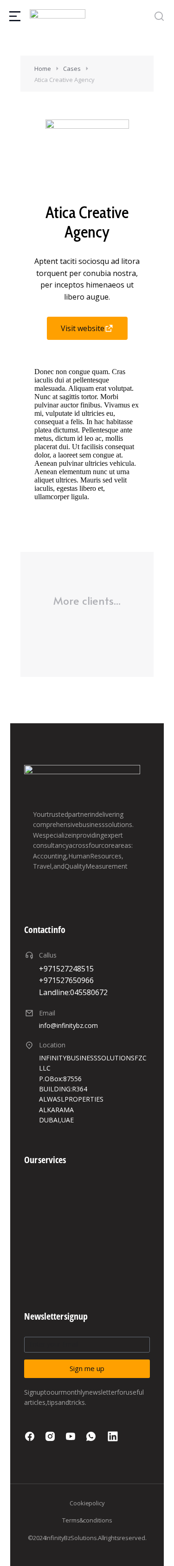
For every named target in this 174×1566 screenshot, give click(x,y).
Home (42, 68)
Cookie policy (87, 1503)
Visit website (82, 328)
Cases (72, 68)
